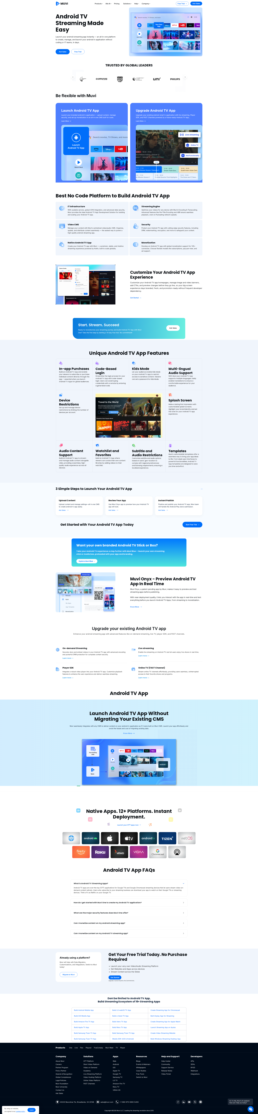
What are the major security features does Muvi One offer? (101, 913)
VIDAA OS (116, 1090)
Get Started (134, 298)
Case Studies (141, 1071)
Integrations (195, 1074)
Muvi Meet (109, 1048)
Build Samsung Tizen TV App (85, 1033)
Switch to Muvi (141, 1077)
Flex (81, 1048)
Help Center (165, 1061)
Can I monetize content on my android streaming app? (99, 923)
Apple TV (116, 1071)
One (70, 1048)
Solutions (127, 4)
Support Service (167, 1068)
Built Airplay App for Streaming (163, 1016)
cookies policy (20, 1111)
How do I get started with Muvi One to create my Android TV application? (108, 902)
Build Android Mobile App (84, 1010)
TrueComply (98, 1048)
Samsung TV (117, 1077)
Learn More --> (66, 121)
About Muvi (60, 1061)
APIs (192, 1061)
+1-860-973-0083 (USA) (129, 1102)
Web (114, 1061)
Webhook (194, 1071)
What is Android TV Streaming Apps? (91, 883)
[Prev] (73, 77)
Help (136, 4)
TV (117, 1048)
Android (116, 1064)
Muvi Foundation (62, 1084)
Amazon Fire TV (119, 1084)
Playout (88, 1048)
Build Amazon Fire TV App (84, 1022)
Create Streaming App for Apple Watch (165, 1022)
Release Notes (166, 1071)
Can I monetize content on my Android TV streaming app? (101, 933)
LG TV (115, 1080)
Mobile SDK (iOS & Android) (123, 1039)
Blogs (138, 1061)
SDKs (193, 1064)
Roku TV (116, 1087)
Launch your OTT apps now (127, 825)
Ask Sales (196, 4)
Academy (87, 1071)
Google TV (117, 1074)
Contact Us (60, 1090)
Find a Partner (61, 1071)
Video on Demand (90, 1068)
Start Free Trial (191, 525)
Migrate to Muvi (69, 975)
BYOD (193, 1068)
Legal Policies (61, 1080)
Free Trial (181, 4)
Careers (59, 1064)
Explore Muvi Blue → (87, 561)
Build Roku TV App (119, 1027)
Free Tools (140, 1074)
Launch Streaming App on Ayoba (163, 1027)
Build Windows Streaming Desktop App (165, 1039)
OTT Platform (88, 1061)
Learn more (67, 658)
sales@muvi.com (106, 1102)
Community (165, 1064)
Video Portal (166, 1074)
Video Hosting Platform (92, 1077)
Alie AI (108, 4)
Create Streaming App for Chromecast (165, 1010)
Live (76, 1048)
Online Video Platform (91, 1080)
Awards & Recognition (64, 1074)
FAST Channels (89, 1084)
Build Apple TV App (81, 1027)
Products (98, 4)
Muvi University (61, 1087)
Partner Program (62, 1068)
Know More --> (129, 733)
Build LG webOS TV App (121, 1010)
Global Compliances (63, 1077)
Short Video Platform (91, 1064)
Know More (134, 607)
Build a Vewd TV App (120, 1016)
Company (145, 4)
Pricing (116, 4)
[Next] (185, 77)
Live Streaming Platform (92, 1074)
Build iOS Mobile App (82, 1016)
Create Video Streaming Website (163, 1033)
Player (122, 1048)
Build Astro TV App (119, 1022)
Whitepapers (141, 1068)
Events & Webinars (143, 1064)
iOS (114, 1068)
